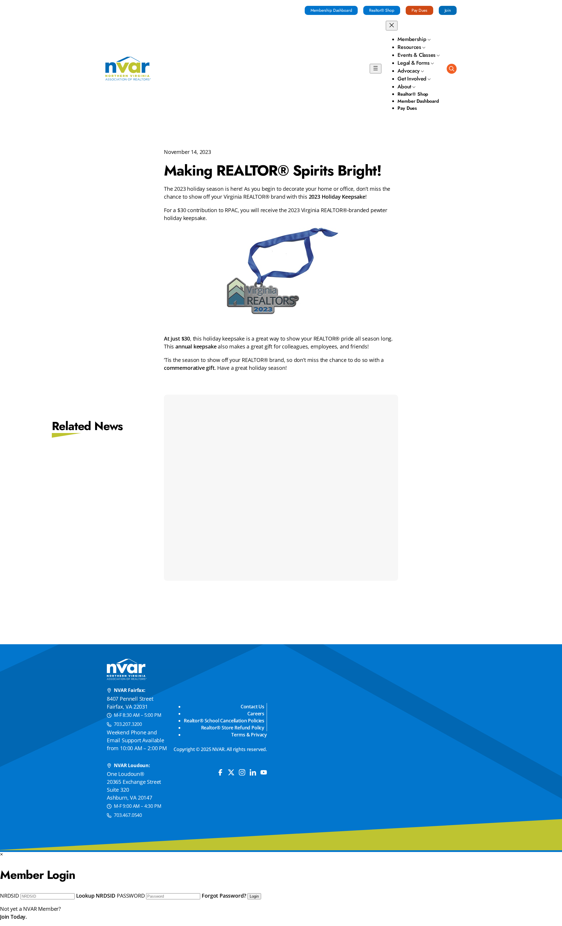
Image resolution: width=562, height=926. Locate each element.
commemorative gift (189, 367)
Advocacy (408, 71)
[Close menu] (391, 25)
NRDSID (9, 895)
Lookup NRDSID (96, 895)
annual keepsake (195, 346)
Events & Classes (416, 55)
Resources (409, 47)
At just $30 (177, 338)
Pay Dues (419, 10)
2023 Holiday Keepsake (337, 196)
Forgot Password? (224, 895)
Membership (411, 39)
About (404, 86)
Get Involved (411, 79)
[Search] (452, 69)
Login (254, 896)
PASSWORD (131, 895)
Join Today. (13, 916)
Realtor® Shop (381, 10)
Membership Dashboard (331, 10)
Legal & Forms (413, 63)
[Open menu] (375, 68)
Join (448, 10)
